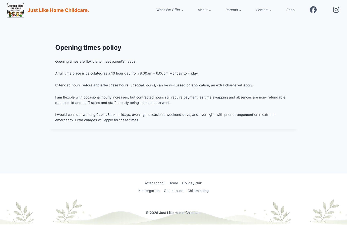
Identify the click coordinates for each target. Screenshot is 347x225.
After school (154, 183)
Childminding (198, 191)
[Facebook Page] (313, 10)
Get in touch (174, 191)
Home (173, 183)
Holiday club (192, 183)
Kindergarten (149, 191)
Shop (290, 10)
